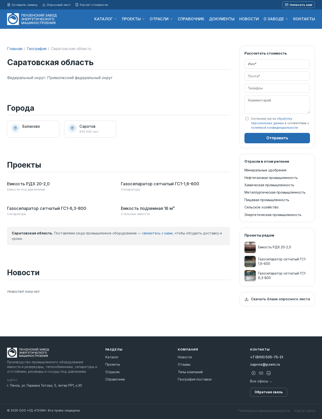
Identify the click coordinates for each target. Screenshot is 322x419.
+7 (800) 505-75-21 (266, 357)
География (36, 48)
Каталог (112, 357)
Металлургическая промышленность (274, 192)
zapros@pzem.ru (265, 364)
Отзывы (184, 364)
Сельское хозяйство (261, 207)
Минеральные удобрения (265, 170)
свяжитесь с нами (157, 233)
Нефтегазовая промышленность (271, 178)
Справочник (115, 379)
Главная (14, 48)
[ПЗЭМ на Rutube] (253, 373)
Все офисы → (261, 381)
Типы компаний (190, 372)
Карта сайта (305, 411)
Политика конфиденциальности (264, 411)
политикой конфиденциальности (274, 128)
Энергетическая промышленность (272, 215)
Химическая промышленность (269, 185)
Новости (185, 357)
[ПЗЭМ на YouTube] (261, 373)
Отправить (277, 137)
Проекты (112, 364)
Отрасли (112, 372)
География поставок (195, 379)
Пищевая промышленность (266, 200)
